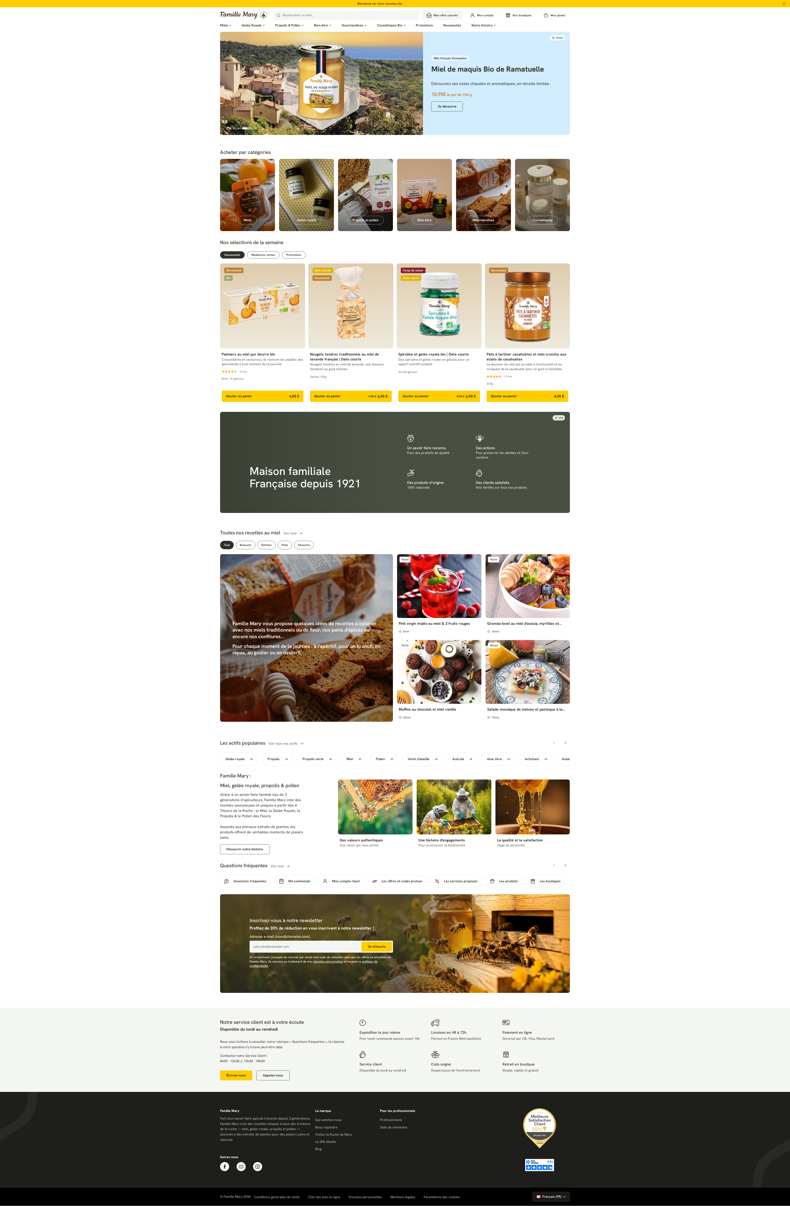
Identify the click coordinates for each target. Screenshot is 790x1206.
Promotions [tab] (293, 255)
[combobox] (346, 15)
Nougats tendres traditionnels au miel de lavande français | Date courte (344, 357)
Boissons (245, 545)
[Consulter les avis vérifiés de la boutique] (539, 1165)
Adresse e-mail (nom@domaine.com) (280, 937)
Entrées (266, 545)
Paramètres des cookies (442, 1197)
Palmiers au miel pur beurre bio (248, 354)
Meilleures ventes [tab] (263, 255)
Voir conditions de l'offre (240, 139)
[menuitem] (225, 25)
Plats (285, 545)
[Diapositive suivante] (262, 128)
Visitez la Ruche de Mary (333, 1135)
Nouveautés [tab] (232, 255)
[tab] (234, 128)
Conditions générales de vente (277, 1197)
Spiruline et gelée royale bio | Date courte (433, 354)
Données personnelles (365, 1197)
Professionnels (391, 1120)
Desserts (304, 545)
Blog (318, 1149)
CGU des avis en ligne (324, 1197)
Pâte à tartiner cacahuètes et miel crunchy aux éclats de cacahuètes (526, 357)
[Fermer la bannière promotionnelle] (784, 3)
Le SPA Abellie (325, 1142)
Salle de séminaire (393, 1127)
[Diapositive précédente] (227, 128)
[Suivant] (565, 743)
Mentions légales (402, 1197)
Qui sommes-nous (328, 1120)
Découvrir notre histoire (244, 849)
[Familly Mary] (243, 15)
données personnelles (328, 962)
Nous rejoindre (326, 1127)
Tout (227, 545)
